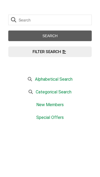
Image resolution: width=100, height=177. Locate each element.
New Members (50, 104)
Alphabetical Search (54, 79)
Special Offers (50, 117)
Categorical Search (53, 91)
